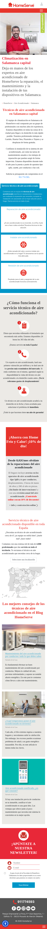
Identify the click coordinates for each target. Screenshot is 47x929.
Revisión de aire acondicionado (23, 265)
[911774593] (15, 902)
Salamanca (35, 103)
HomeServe (8, 103)
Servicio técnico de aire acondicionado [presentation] (20, 186)
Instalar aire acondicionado (23, 237)
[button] (5, 923)
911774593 (25, 902)
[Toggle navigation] (41, 10)
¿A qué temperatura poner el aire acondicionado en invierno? (20, 722)
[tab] (19, 185)
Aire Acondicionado (21, 103)
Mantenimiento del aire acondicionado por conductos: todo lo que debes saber (23, 654)
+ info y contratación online (22, 505)
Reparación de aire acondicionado (23, 209)
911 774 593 (24, 177)
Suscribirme (23, 885)
